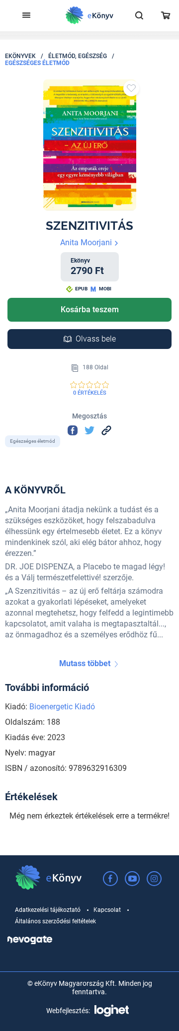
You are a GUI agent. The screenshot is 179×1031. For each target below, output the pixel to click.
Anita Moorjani (87, 242)
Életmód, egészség (77, 56)
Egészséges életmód (37, 63)
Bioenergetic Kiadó (62, 706)
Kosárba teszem (90, 309)
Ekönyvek (20, 56)
